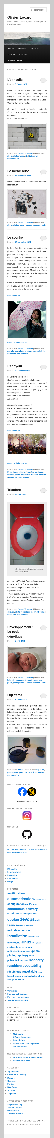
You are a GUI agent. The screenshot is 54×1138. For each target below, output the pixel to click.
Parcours (23, 54)
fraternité (22, 926)
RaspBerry (12, 1087)
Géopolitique (19, 1040)
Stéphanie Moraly (14, 1104)
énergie (10, 351)
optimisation (14, 951)
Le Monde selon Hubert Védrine (27, 1057)
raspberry (36, 960)
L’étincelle (15, 79)
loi (33, 942)
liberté (11, 942)
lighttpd (18, 943)
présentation (14, 960)
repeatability (31, 965)
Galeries (11, 54)
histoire (29, 925)
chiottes (10, 611)
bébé (9, 680)
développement (19, 680)
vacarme (42, 474)
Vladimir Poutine (38, 611)
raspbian (14, 965)
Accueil (11, 48)
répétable (29, 971)
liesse (40, 472)
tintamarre (25, 474)
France (34, 472)
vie (26, 156)
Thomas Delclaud (14, 1107)
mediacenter (13, 947)
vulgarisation (31, 976)
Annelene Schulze (15, 1113)
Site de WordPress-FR (17, 1000)
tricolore (34, 474)
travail (10, 976)
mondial (10, 474)
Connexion (12, 990)
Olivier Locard (19, 17)
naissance (37, 680)
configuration (16, 904)
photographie (18, 156)
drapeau (16, 472)
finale (22, 472)
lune (16, 351)
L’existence (12, 878)
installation (17, 935)
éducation (19, 979)
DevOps (11, 1077)
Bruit (9, 472)
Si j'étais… (12, 1090)
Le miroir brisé (18, 171)
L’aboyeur (14, 366)
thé (32, 772)
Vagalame (34, 48)
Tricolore (14, 489)
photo (9, 156)
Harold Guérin (13, 1110)
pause (10, 772)
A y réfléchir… (14, 1071)
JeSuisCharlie (33, 936)
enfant (29, 680)
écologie (10, 980)
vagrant (17, 976)
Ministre (22, 947)
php (26, 955)
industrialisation (18, 930)
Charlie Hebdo (40, 899)
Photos (21, 153)
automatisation (20, 898)
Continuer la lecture (17, 342)
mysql (29, 947)
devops (27, 919)
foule (28, 472)
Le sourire (15, 237)
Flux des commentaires (18, 997)
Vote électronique (15, 60)
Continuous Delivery (16, 1074)
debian (13, 919)
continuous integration (22, 913)
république (25, 611)
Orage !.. (11, 881)
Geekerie (22, 48)
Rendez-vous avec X (22, 1060)
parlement (27, 951)
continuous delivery (22, 908)
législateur (39, 943)
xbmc (41, 976)
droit (37, 920)
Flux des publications (17, 993)
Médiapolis (18, 1033)
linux (26, 942)
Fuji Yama (14, 695)
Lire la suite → (13, 295)
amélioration (16, 893)
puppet (25, 960)
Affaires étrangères (21, 1037)
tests (40, 972)
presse (31, 955)
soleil (39, 351)
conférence (31, 904)
